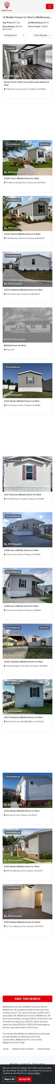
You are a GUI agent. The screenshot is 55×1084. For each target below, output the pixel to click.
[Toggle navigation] (49, 6)
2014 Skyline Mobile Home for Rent (22, 401)
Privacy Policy (38, 1064)
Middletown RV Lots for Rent (29, 1039)
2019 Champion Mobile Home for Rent (23, 290)
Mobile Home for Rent (15, 345)
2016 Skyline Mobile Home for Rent (22, 811)
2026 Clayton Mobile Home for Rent (22, 234)
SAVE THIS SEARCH (27, 998)
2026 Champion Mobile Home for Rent (23, 662)
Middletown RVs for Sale (14, 1042)
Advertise (13, 1064)
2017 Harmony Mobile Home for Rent (22, 494)
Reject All (9, 1079)
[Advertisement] (27, 965)
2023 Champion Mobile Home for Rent (23, 717)
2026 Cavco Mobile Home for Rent (21, 178)
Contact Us (25, 1064)
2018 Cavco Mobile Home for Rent (21, 550)
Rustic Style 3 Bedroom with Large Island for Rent (27, 83)
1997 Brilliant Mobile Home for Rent (22, 922)
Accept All (24, 1079)
